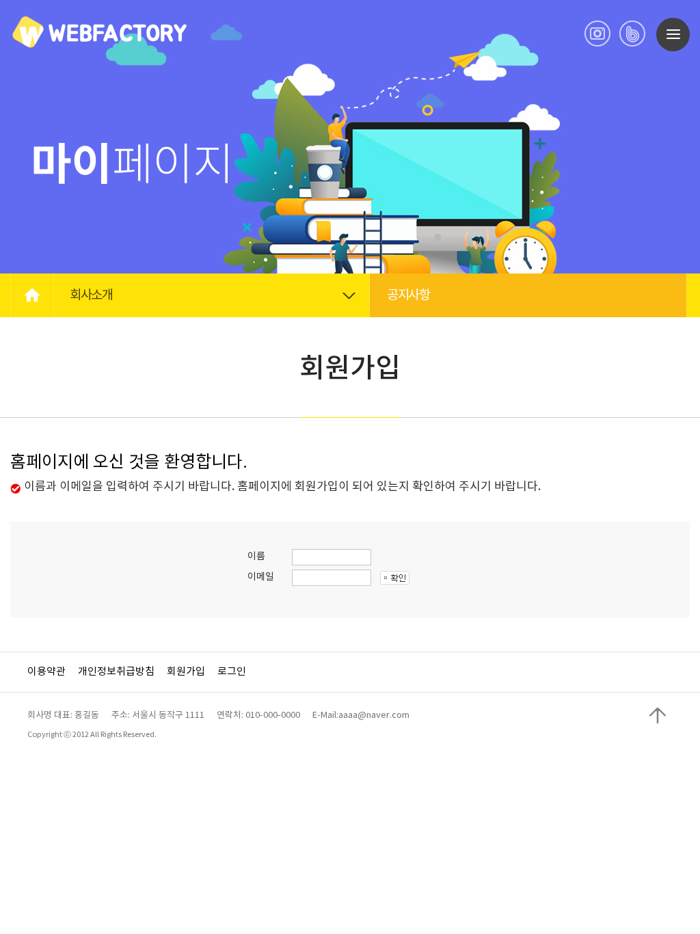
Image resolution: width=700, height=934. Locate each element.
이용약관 (46, 672)
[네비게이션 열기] (673, 34)
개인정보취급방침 (116, 672)
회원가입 (186, 672)
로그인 (231, 672)
